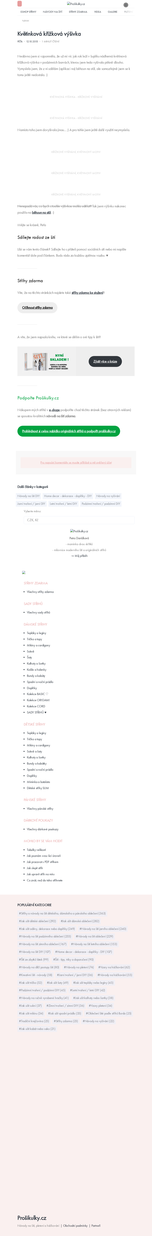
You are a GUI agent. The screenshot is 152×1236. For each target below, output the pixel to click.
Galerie (112, 11)
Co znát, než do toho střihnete (45, 880)
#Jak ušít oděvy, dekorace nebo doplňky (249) (47, 929)
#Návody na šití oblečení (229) (94, 936)
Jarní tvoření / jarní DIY (31, 504)
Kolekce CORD (36, 706)
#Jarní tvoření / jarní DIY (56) (75, 975)
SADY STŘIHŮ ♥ (36, 712)
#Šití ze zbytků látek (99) (33, 959)
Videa (97, 11)
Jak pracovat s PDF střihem (42, 862)
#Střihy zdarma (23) (66, 1021)
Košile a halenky (36, 669)
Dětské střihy (34, 724)
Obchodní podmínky (75, 1225)
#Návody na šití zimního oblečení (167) (42, 944)
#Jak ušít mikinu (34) (31, 1013)
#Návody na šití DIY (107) (34, 952)
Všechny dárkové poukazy (42, 829)
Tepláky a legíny (36, 633)
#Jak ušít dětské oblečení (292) (37, 921)
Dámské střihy (35, 624)
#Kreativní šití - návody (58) (35, 975)
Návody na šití (52, 11)
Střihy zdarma (78, 11)
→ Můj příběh (79, 556)
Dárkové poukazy (38, 820)
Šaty (29, 657)
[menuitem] (23, 20)
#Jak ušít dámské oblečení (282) (80, 921)
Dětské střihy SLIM (38, 788)
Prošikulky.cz (31, 1217)
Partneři (95, 1225)
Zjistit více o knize (105, 361)
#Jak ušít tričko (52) (30, 983)
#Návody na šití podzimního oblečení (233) (45, 936)
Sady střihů (33, 604)
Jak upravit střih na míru (40, 874)
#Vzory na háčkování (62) (114, 967)
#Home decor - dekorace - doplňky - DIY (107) (83, 952)
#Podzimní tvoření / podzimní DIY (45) (42, 990)
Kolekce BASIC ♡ (37, 694)
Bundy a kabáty (36, 676)
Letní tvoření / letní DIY (63, 504)
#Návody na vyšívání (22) (98, 1021)
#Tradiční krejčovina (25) (34, 1021)
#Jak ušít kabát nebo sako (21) (37, 1029)
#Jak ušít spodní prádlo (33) (64, 1013)
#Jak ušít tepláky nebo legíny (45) (93, 983)
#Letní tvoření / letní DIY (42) (87, 990)
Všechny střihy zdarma (40, 592)
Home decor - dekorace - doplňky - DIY (68, 496)
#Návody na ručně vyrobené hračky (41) (44, 998)
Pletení (128, 11)
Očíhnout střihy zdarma (37, 307)
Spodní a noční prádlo (40, 682)
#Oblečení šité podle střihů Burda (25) (108, 1013)
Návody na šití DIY (28, 496)
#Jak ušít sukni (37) (30, 1005)
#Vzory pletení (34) (100, 1005)
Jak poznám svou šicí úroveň (44, 856)
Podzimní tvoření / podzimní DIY (101, 504)
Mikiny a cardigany (38, 645)
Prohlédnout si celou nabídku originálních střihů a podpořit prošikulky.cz (68, 431)
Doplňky (32, 688)
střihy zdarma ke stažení (87, 292)
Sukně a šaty (34, 751)
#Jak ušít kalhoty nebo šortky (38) (93, 998)
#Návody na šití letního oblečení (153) (94, 944)
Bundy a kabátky (37, 763)
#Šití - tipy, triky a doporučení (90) (73, 959)
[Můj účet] (133, 5)
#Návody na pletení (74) (79, 967)
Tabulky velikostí (36, 850)
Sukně (30, 651)
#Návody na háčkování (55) (115, 975)
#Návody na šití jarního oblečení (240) (103, 929)
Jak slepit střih (35, 868)
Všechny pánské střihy (40, 808)
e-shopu (54, 410)
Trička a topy (34, 639)
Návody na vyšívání (108, 496)
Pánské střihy (35, 800)
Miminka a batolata (38, 782)
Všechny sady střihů (38, 612)
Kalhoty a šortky (36, 663)
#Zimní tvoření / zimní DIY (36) (65, 1005)
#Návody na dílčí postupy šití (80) (39, 967)
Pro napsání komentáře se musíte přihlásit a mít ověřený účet (75, 462)
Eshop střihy (28, 11)
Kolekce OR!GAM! (38, 700)
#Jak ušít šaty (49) (57, 983)
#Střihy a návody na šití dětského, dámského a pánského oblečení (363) (62, 913)
